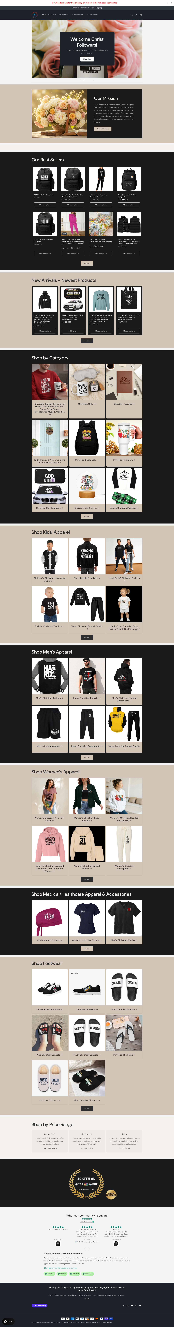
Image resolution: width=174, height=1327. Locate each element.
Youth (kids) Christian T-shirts (124, 578)
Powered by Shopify (54, 1322)
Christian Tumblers (123, 460)
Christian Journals (123, 404)
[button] (64, 15)
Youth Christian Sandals (85, 1055)
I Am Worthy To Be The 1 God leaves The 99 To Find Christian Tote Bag (129, 317)
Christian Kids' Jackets (86, 578)
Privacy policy (75, 1322)
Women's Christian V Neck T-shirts (50, 819)
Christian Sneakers (85, 1009)
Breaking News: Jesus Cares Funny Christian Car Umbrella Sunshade (73, 317)
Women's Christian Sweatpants (124, 867)
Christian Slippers (48, 1100)
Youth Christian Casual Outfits (87, 626)
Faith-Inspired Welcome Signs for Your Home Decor (49, 461)
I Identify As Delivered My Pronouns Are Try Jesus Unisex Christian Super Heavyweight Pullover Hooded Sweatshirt (44, 319)
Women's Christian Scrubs (85, 940)
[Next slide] (89, 80)
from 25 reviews (86, 1222)
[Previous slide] (80, 80)
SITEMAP (87, 1299)
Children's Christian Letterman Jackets (50, 579)
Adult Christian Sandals (123, 1009)
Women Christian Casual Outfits (87, 867)
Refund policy (72, 1295)
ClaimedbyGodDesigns (43, 1322)
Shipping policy (96, 1322)
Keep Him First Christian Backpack (43, 241)
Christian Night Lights (85, 508)
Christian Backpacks (85, 460)
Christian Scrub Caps (48, 940)
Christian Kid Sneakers (48, 1009)
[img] (87, 1218)
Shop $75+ (123, 1148)
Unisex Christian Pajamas (123, 508)
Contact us (121, 1295)
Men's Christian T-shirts (85, 698)
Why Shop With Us (87, 66)
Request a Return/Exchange (107, 1295)
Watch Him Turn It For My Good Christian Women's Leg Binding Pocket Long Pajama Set (73, 242)
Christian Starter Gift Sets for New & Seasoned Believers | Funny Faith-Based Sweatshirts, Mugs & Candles (49, 408)
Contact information (107, 1322)
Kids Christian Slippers (86, 1100)
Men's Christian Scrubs (123, 940)
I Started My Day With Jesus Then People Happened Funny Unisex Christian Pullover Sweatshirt (101, 318)
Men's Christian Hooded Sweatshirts (124, 699)
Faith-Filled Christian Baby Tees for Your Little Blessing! (123, 627)
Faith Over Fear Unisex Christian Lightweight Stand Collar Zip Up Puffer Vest (129, 242)
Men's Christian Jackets (48, 698)
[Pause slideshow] (94, 80)
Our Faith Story (102, 129)
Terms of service (85, 1322)
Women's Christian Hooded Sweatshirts (124, 819)
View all (87, 263)
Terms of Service (60, 1295)
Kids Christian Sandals (48, 1055)
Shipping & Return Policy (87, 1295)
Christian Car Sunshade (48, 508)
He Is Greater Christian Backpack (127, 196)
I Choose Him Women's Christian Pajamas (99, 196)
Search (51, 1295)
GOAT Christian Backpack (44, 195)
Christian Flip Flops (123, 1055)
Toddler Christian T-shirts (48, 626)
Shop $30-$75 (86, 1148)
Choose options (45, 205)
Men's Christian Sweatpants (85, 746)
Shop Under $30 (49, 1148)
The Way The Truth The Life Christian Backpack (72, 196)
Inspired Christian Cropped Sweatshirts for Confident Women (50, 868)
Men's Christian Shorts (48, 746)
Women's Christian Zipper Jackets (87, 819)
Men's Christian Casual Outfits (124, 746)
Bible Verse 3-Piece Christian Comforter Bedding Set (101, 242)
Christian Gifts (85, 404)
